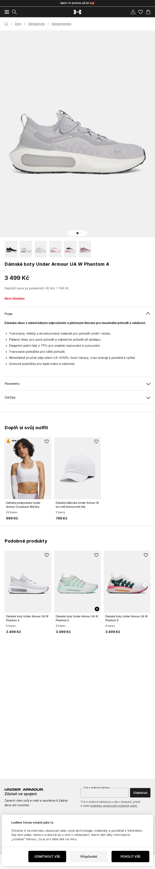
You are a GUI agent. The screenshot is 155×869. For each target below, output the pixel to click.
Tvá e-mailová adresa (96, 787)
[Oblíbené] (140, 12)
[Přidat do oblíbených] (47, 442)
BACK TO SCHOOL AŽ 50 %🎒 (77, 3)
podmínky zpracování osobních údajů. (113, 805)
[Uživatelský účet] (133, 12)
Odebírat (140, 793)
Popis (8, 314)
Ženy (18, 23)
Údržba (10, 397)
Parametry (12, 383)
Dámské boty (36, 23)
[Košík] (148, 12)
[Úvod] (6, 24)
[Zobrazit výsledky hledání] (14, 12)
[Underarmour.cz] (77, 12)
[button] (77, 233)
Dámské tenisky (61, 23)
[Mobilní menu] (7, 12)
